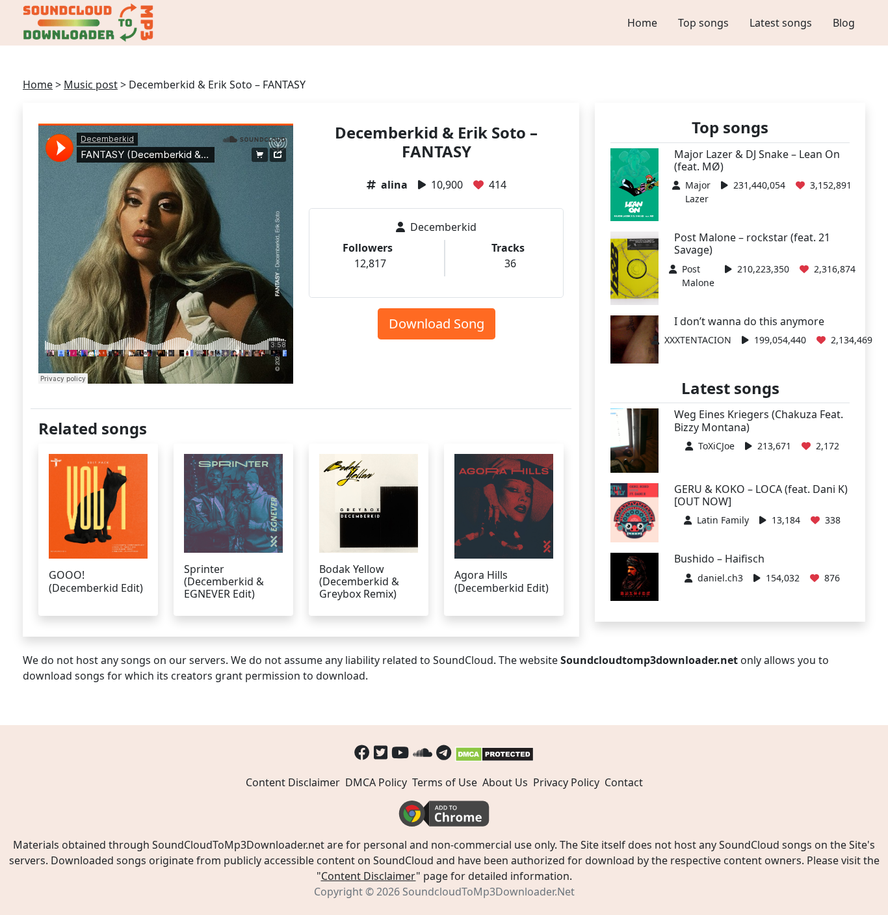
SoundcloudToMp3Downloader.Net (488, 891)
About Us (505, 782)
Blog (844, 23)
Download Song (436, 323)
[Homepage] (90, 23)
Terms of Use (444, 782)
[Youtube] (400, 752)
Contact (624, 782)
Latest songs (781, 23)
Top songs (703, 23)
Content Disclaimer (293, 782)
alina (394, 185)
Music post (91, 84)
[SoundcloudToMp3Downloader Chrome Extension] (444, 813)
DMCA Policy (376, 782)
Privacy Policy (566, 782)
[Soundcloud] (422, 752)
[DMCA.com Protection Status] (494, 752)
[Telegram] (443, 752)
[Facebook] (362, 752)
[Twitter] (380, 752)
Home (642, 23)
